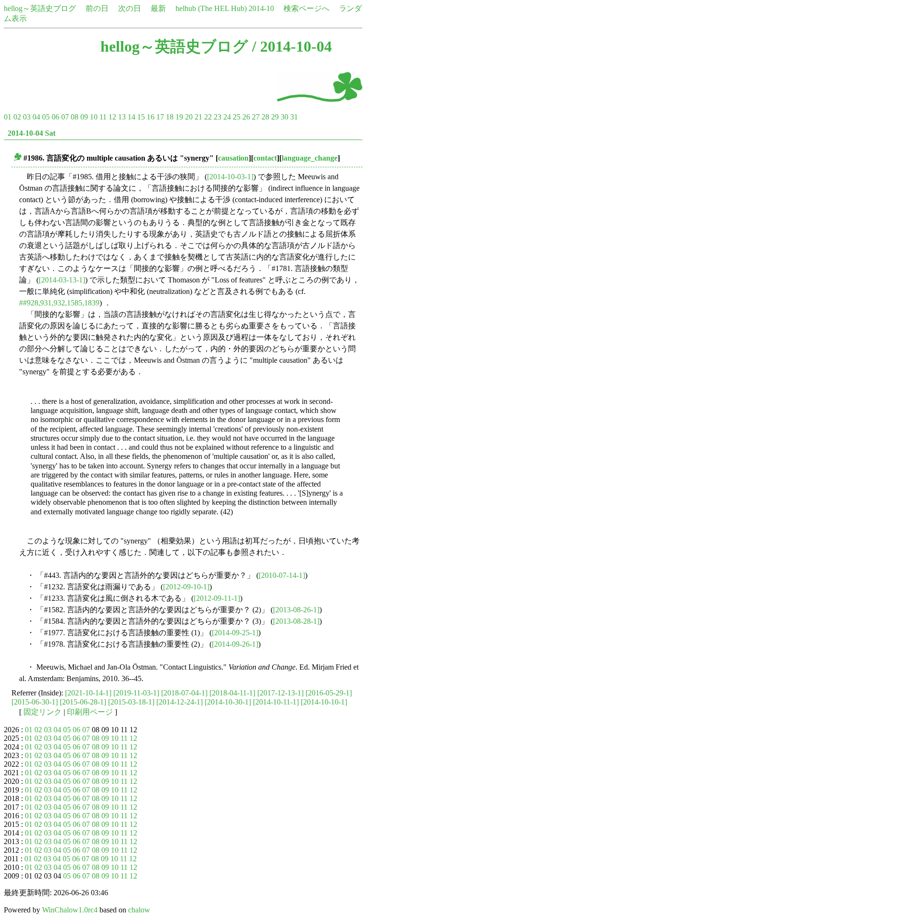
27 (256, 117)
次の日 (129, 8)
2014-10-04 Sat (31, 133)
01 (7, 117)
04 (36, 117)
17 (160, 117)
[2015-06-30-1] (34, 702)
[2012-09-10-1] (186, 587)
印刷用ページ (90, 712)
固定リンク (42, 712)
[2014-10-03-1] (230, 177)
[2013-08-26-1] (296, 610)
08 (74, 117)
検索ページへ (306, 8)
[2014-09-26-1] (235, 644)
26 (246, 117)
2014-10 (261, 8)
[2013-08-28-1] (296, 621)
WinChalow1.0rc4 (70, 910)
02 (17, 117)
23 (217, 117)
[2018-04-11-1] (232, 693)
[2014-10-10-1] (324, 702)
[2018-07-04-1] (184, 693)
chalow (139, 910)
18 (170, 117)
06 (55, 117)
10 (94, 117)
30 (284, 117)
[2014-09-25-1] (235, 633)
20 (189, 117)
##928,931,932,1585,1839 (59, 303)
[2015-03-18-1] (131, 702)
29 (275, 117)
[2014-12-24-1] (179, 702)
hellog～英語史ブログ (40, 8)
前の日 (97, 8)
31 (294, 117)
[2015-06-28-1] (83, 702)
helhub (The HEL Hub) (211, 8)
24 (227, 117)
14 (131, 117)
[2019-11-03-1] (136, 693)
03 (27, 117)
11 (103, 117)
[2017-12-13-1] (280, 693)
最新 (158, 8)
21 (198, 117)
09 (84, 117)
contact (265, 158)
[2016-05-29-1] (329, 693)
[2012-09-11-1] (217, 598)
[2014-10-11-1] (276, 702)
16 (150, 117)
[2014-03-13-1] (62, 280)
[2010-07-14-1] (282, 575)
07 (65, 117)
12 (112, 117)
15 (141, 117)
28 (265, 117)
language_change (310, 158)
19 (179, 117)
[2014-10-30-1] (228, 702)
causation (233, 158)
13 (122, 117)
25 (236, 117)
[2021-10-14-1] (88, 693)
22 (208, 117)
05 (46, 117)
